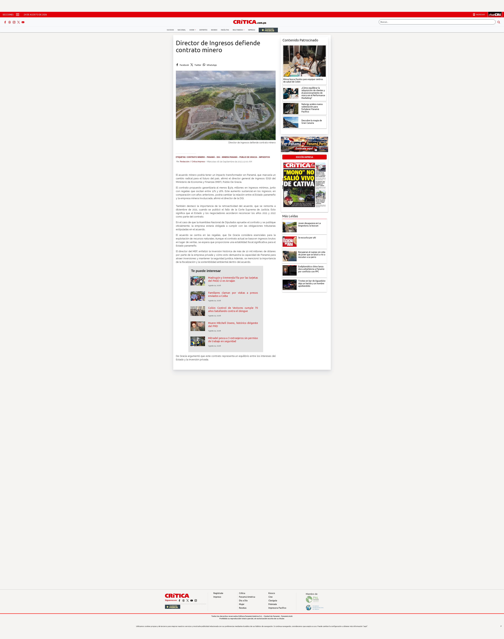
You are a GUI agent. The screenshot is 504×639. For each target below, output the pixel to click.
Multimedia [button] (238, 30)
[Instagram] (14, 22)
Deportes (203, 30)
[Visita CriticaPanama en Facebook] (179, 600)
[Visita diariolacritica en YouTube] (191, 600)
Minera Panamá (229, 157)
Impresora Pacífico (277, 608)
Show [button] (192, 30)
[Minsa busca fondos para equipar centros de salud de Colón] (304, 61)
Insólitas (225, 30)
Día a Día (243, 600)
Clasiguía (272, 600)
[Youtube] (23, 22)
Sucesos (170, 30)
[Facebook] (5, 22)
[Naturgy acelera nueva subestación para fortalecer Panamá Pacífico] (290, 108)
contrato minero (196, 157)
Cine (270, 597)
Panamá (211, 157)
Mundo (214, 30)
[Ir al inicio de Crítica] (251, 21)
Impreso (251, 30)
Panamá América (247, 597)
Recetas (242, 608)
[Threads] (10, 22)
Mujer (241, 604)
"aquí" (365, 626)
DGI (218, 157)
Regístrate (218, 593)
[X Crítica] (19, 22)
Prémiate (272, 604)
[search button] (499, 21)
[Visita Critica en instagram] (196, 600)
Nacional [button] (182, 30)
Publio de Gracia (248, 157)
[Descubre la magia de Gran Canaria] (290, 122)
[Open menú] (18, 15)
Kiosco (271, 593)
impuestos (264, 157)
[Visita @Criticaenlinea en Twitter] (183, 600)
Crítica (242, 593)
